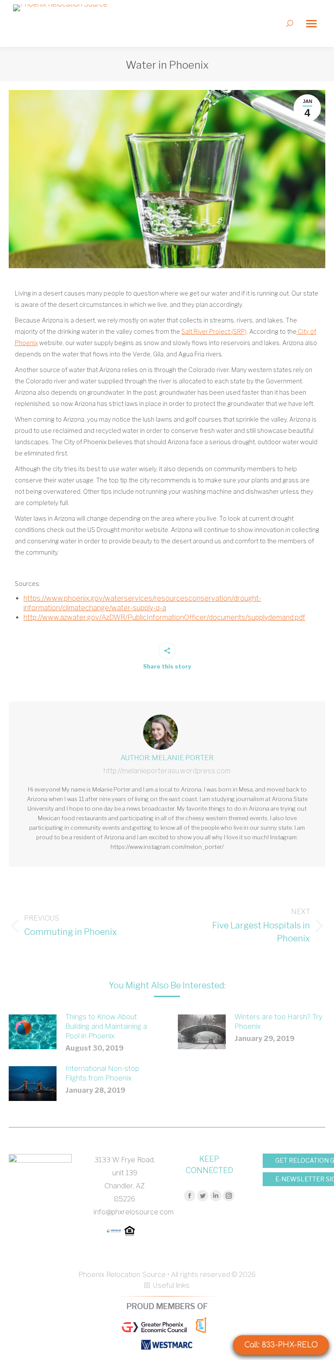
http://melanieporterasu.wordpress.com (167, 771)
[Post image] (33, 1031)
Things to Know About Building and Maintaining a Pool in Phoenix (106, 1026)
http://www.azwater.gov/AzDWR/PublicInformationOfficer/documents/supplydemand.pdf (164, 617)
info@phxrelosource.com (134, 1212)
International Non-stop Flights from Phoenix (102, 1073)
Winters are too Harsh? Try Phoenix (278, 1022)
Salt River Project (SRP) (214, 331)
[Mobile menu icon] (311, 24)
